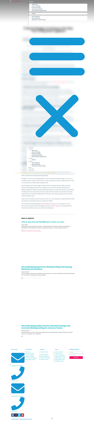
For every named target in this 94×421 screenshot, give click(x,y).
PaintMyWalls (45, 204)
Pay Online (31, 22)
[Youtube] (22, 415)
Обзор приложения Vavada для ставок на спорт (42, 222)
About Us (31, 1)
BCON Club (55, 418)
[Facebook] (12, 415)
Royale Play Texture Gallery (39, 19)
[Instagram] (16, 415)
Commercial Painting (37, 9)
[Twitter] (19, 415)
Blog (30, 21)
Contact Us (31, 24)
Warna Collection (36, 18)
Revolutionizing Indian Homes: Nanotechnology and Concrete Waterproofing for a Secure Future (45, 327)
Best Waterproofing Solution (39, 10)
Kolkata (34, 13)
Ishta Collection (36, 16)
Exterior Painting (36, 7)
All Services (35, 4)
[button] (57, 86)
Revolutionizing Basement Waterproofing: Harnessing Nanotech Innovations (46, 268)
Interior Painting (36, 6)
